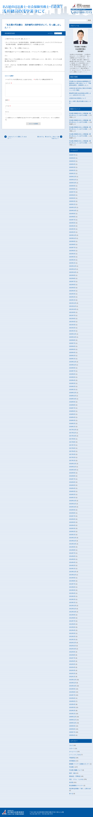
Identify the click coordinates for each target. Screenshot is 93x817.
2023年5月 (72, 250)
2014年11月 (72, 540)
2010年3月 (72, 707)
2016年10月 (72, 470)
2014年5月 (72, 559)
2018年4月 (72, 417)
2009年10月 (72, 723)
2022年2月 (72, 297)
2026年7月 (72, 155)
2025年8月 (72, 189)
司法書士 (71, 767)
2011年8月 (72, 655)
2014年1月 (72, 568)
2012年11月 (72, 608)
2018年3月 (72, 420)
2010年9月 (72, 689)
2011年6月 (72, 661)
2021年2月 (72, 328)
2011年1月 (72, 676)
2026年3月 (72, 167)
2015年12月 (72, 500)
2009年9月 (72, 726)
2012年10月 (72, 611)
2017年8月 (72, 442)
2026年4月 (72, 164)
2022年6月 (72, 284)
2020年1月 (72, 358)
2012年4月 (72, 630)
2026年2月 (72, 170)
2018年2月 (72, 423)
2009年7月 (72, 732)
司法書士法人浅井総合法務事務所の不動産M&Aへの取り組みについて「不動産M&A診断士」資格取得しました (80, 83)
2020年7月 (72, 343)
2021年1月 (72, 331)
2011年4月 (72, 667)
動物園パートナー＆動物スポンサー (79, 764)
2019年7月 (72, 371)
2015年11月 (72, 503)
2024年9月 (72, 213)
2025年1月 (72, 204)
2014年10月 (72, 544)
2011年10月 (72, 649)
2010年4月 (72, 704)
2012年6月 (72, 624)
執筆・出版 (72, 773)
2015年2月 (72, 531)
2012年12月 (72, 605)
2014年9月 (72, 547)
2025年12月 (72, 176)
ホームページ (58, 33)
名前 (7, 100)
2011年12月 (72, 642)
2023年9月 (72, 241)
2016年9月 (72, 473)
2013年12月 (72, 571)
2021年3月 (72, 324)
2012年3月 (72, 633)
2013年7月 (72, 584)
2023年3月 (72, 257)
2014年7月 (72, 553)
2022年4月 (72, 290)
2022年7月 (72, 281)
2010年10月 (72, 686)
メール (8, 106)
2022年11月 (72, 269)
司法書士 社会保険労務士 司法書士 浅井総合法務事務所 (14, 812)
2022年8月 (72, 278)
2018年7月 (72, 408)
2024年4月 (72, 226)
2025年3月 (72, 201)
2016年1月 (72, 497)
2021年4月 (72, 321)
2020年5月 (72, 349)
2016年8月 (72, 476)
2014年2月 (72, 565)
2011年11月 (72, 645)
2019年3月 (72, 383)
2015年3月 (72, 528)
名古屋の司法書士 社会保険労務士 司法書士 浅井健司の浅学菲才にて (26, 9)
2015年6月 (72, 519)
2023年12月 (72, 235)
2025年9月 (72, 186)
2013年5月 (72, 590)
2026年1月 (72, 173)
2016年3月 (72, 491)
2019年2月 (72, 386)
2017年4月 (72, 451)
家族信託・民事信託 (75, 776)
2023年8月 (72, 244)
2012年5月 (72, 627)
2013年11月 (72, 574)
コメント (8, 83)
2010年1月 (72, 713)
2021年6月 (72, 318)
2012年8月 (72, 618)
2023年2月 (72, 260)
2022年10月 (72, 272)
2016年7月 (72, 479)
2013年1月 (72, 602)
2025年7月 (72, 192)
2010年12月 (72, 679)
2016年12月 (72, 463)
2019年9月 (72, 368)
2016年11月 (72, 466)
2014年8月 (72, 550)
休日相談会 (72, 761)
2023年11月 (72, 238)
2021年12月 (72, 303)
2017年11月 (72, 432)
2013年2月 (72, 599)
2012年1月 (72, 639)
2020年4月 (72, 352)
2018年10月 (72, 399)
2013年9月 (72, 578)
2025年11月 (72, 179)
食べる (71, 793)
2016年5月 (72, 485)
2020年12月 (72, 334)
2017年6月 (72, 448)
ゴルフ (71, 745)
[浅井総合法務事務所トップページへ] (81, 7)
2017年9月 (72, 439)
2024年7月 (72, 219)
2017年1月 (72, 460)
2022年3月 (72, 294)
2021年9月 (72, 312)
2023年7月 (72, 247)
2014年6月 (72, 556)
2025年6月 (72, 195)
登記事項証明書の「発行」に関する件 (80, 788)
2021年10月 (72, 309)
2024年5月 (72, 223)
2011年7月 (72, 658)
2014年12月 (72, 537)
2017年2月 (72, 457)
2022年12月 (72, 266)
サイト (7, 111)
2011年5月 (72, 664)
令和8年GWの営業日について (77, 98)
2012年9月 (72, 615)
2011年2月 (72, 673)
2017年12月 (72, 429)
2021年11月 (72, 306)
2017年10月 (72, 436)
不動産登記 (72, 757)
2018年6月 (72, 411)
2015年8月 (72, 513)
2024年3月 (72, 229)
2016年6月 (72, 482)
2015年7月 (72, 516)
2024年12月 (72, 207)
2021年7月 (72, 315)
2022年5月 (72, 287)
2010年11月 (72, 682)
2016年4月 (72, 488)
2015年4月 (72, 525)
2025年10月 (72, 182)
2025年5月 (72, 198)
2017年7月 (72, 445)
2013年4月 (72, 593)
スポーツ (71, 748)
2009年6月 (72, 735)
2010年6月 (72, 698)
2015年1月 (72, 534)
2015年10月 (72, 507)
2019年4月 (72, 380)
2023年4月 (72, 253)
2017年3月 (72, 454)
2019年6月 (72, 374)
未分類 (71, 782)
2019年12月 (72, 361)
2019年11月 (72, 365)
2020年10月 (72, 337)
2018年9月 (72, 402)
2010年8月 (72, 692)
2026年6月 (72, 158)
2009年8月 (72, 729)
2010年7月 (72, 695)
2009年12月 (72, 716)
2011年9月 (72, 652)
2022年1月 (72, 300)
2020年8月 (72, 340)
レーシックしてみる (75, 754)
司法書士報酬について (75, 770)
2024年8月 (72, 216)
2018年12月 (72, 392)
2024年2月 (72, 232)
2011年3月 (72, 670)
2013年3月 (72, 596)
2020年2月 (72, 355)
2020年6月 (72, 346)
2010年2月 (72, 710)
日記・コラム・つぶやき (76, 779)
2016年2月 (72, 494)
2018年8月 (72, 405)
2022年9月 (72, 275)
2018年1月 (72, 426)
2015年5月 (72, 522)
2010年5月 (72, 701)
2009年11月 (72, 720)
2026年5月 (72, 161)
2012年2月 (72, 636)
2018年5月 (72, 414)
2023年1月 (72, 263)
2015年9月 (72, 510)
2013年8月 (72, 581)
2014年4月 (72, 562)
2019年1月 (72, 389)
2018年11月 (72, 395)
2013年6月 (72, 587)
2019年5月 (72, 377)
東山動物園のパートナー (76, 785)
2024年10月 (72, 210)
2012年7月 (72, 621)
